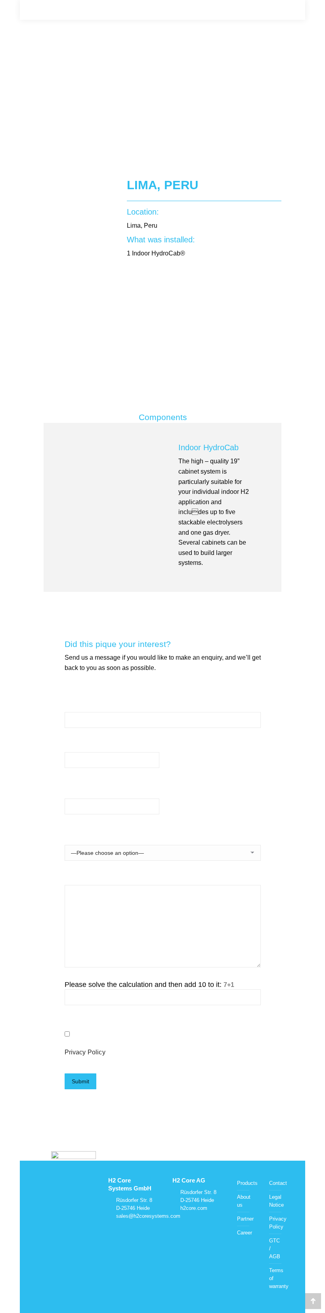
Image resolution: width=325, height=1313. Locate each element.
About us (243, 1201)
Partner (245, 1219)
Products (247, 1183)
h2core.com (193, 1208)
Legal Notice (276, 1201)
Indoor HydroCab (208, 447)
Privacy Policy (85, 1052)
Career (244, 1233)
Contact (278, 1183)
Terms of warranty (279, 1278)
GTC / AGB (274, 1248)
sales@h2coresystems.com (148, 1216)
